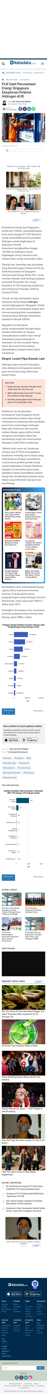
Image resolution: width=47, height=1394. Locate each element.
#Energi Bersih (9, 768)
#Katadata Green (10, 778)
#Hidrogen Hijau (9, 763)
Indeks (4, 1341)
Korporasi (17, 1311)
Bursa (16, 1309)
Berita (4, 1301)
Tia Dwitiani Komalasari (17, 752)
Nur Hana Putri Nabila (21, 101)
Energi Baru (28, 73)
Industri (4, 1307)
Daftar (41, 1368)
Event (4, 1354)
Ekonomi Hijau (11, 80)
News (39, 1323)
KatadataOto (6, 1356)
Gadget (27, 1314)
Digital (27, 1301)
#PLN (29, 758)
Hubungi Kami (24, 1388)
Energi (4, 1311)
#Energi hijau (29, 773)
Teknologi (28, 1316)
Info (3, 1339)
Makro (16, 1304)
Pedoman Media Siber (12, 1386)
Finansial (17, 1301)
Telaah (27, 1325)
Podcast (40, 1333)
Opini (27, 1328)
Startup (27, 1311)
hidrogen (33, 301)
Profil (39, 1309)
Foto (38, 1330)
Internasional (6, 1309)
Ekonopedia (41, 1301)
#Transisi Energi (24, 768)
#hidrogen (7, 758)
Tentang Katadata (15, 1384)
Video (39, 1320)
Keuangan (17, 1307)
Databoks (5, 1351)
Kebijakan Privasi (29, 1386)
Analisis (16, 1328)
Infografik (16, 1325)
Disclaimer (40, 1386)
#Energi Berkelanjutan (11, 773)
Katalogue (40, 1328)
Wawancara (29, 1330)
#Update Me (24, 763)
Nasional (5, 1304)
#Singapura (19, 758)
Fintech (27, 1309)
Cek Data (16, 1330)
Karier (36, 1384)
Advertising (28, 1384)
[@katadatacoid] (30, 1377)
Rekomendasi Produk (12, 490)
